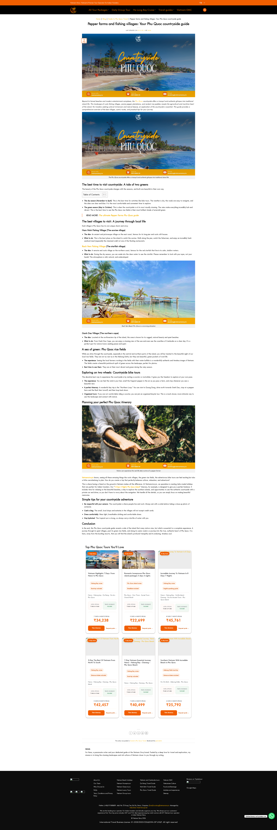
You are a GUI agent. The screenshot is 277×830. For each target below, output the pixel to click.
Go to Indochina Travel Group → (138, 427)
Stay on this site (138, 432)
